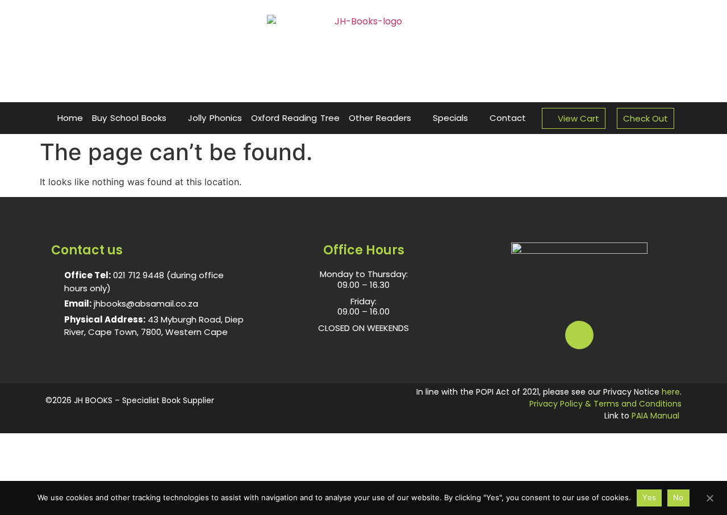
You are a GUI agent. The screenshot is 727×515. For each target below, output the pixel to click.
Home (70, 118)
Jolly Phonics (215, 118)
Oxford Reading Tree (295, 118)
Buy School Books (129, 118)
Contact (508, 118)
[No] (709, 496)
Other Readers (380, 118)
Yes (649, 497)
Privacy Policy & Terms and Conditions (605, 403)
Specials (450, 118)
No (678, 497)
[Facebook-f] (579, 335)
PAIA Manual (655, 415)
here (671, 391)
